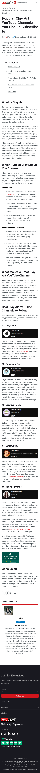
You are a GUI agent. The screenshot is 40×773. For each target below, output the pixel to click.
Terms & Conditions (22, 758)
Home (4, 8)
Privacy (14, 758)
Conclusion (12, 92)
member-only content (15, 476)
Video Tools (5, 702)
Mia (5, 37)
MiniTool (4, 713)
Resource (4, 707)
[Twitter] (14, 37)
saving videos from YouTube (19, 529)
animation (24, 351)
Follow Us (21, 621)
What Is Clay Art (14, 67)
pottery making (11, 194)
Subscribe (20, 696)
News (11, 8)
